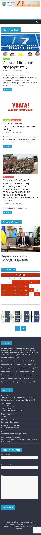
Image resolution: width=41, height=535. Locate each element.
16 (9, 290)
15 (4, 290)
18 (20, 290)
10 (15, 286)
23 (9, 294)
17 (15, 290)
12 (26, 286)
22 (4, 294)
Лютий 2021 (20, 275)
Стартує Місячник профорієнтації (18, 64)
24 (15, 294)
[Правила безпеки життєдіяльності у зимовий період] (20, 98)
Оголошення (16, 120)
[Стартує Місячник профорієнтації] (20, 35)
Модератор (18, 71)
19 (26, 290)
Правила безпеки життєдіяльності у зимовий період (19, 126)
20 (31, 290)
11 (20, 286)
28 (37, 294)
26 (26, 294)
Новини (6, 59)
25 (20, 294)
